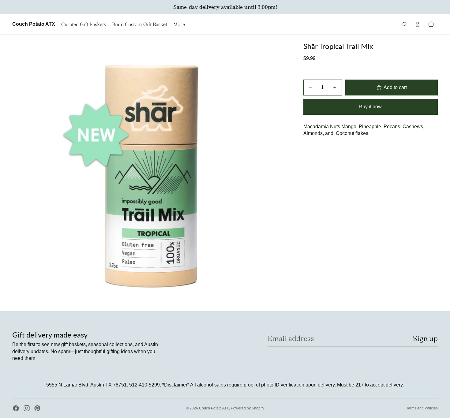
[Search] (404, 24)
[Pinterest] (37, 408)
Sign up (425, 338)
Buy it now (370, 106)
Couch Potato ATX (214, 408)
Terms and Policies (422, 408)
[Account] (417, 24)
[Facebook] (16, 408)
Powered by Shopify (247, 408)
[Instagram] (26, 408)
